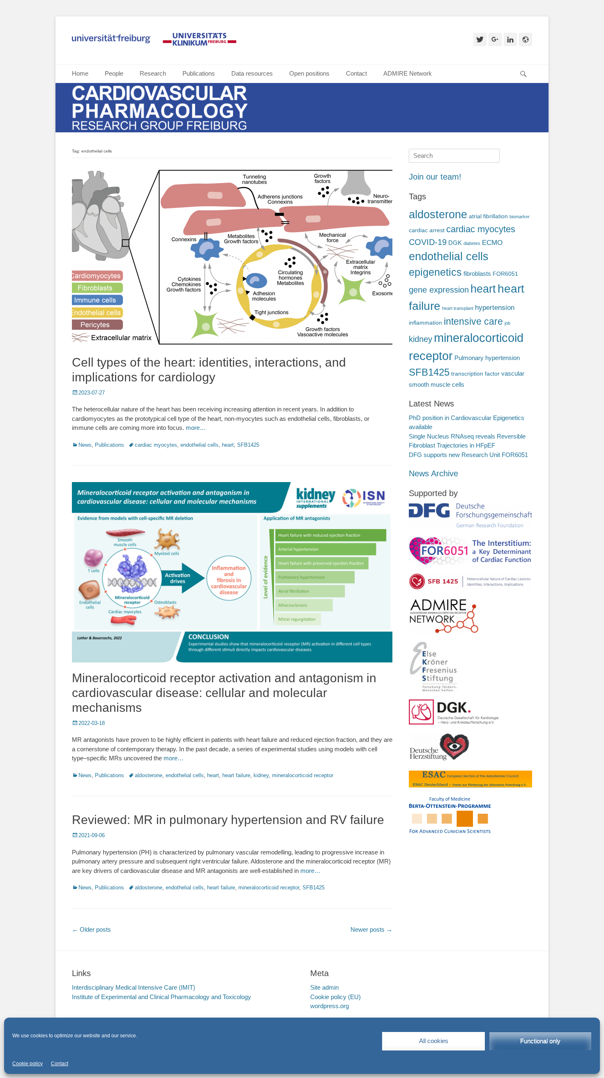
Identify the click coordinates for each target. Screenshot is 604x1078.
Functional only (540, 1040)
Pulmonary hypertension (487, 357)
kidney (261, 775)
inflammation (425, 323)
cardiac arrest (427, 230)
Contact (59, 1063)
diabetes (471, 243)
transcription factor (475, 374)
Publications (198, 73)
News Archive (433, 473)
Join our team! (435, 176)
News (85, 445)
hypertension (494, 308)
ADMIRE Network (407, 73)
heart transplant (457, 308)
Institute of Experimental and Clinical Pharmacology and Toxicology (161, 996)
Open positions (309, 73)
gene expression (439, 289)
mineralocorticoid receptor (302, 775)
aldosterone (148, 775)
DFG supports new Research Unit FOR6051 (468, 454)
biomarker (519, 216)
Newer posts (371, 929)
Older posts (91, 929)
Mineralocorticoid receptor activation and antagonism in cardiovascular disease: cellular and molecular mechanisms (224, 692)
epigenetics (435, 272)
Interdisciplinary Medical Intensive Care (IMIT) (133, 987)
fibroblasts (477, 273)
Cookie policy (27, 1063)
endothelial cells (199, 445)
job (507, 323)
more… (196, 427)
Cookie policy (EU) (335, 996)
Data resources (252, 73)
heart (228, 445)
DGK (455, 242)
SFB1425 (248, 445)
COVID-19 (428, 242)
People (114, 73)
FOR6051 (505, 274)
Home (80, 73)
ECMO (492, 243)
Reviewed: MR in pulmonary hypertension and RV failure (228, 819)
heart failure (236, 775)
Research (153, 73)
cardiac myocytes (156, 445)
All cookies (433, 1040)
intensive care (473, 321)
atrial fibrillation (488, 216)
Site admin (324, 987)
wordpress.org (329, 1005)
